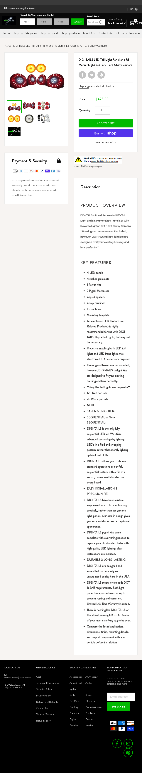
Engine (73, 719)
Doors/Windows (93, 707)
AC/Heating (91, 677)
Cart (38, 677)
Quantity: (85, 110)
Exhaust (89, 719)
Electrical (74, 713)
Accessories (76, 677)
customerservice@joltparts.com (21, 8)
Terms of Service (45, 714)
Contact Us (42, 708)
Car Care (74, 701)
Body (72, 695)
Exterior (74, 725)
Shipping (84, 86)
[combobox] (96, 22)
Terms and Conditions (47, 683)
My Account (116, 23)
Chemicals (90, 701)
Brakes (88, 695)
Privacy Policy (43, 695)
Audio (88, 683)
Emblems (90, 713)
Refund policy (43, 720)
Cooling (74, 707)
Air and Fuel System (76, 686)
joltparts (17, 684)
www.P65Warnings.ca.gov (88, 166)
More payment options (105, 142)
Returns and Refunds (47, 702)
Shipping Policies (44, 689)
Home (7, 46)
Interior (89, 725)
